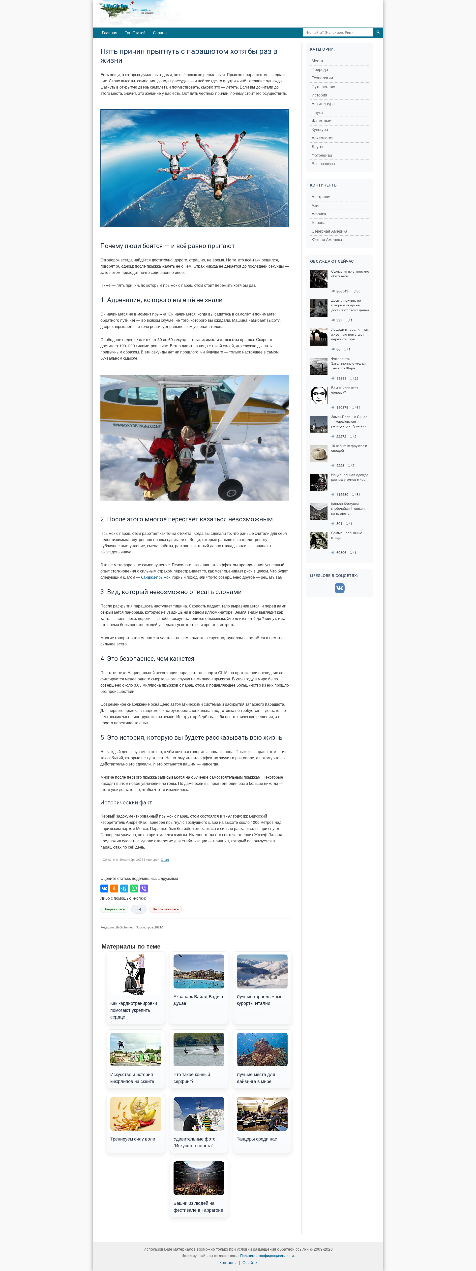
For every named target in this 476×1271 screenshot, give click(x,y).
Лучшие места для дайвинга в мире (256, 1077)
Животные (321, 121)
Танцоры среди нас (257, 1138)
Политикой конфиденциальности (267, 1255)
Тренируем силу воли (132, 1138)
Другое (318, 147)
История (319, 95)
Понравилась (114, 909)
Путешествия (324, 87)
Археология (322, 138)
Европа (319, 223)
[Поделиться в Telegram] (124, 888)
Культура (320, 129)
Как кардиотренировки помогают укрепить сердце (133, 1010)
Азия (316, 205)
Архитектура (323, 104)
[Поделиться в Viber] (144, 888)
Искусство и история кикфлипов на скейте (132, 1077)
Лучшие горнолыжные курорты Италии (260, 999)
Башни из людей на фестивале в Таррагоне (198, 1206)
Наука (317, 112)
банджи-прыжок (155, 577)
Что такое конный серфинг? (192, 1077)
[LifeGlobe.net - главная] (162, 13)
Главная (109, 32)
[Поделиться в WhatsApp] (134, 888)
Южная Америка (327, 240)
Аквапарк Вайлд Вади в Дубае (198, 999)
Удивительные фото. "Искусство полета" (195, 1141)
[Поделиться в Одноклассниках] (114, 888)
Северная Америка (329, 231)
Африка (319, 214)
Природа (320, 69)
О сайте (249, 1263)
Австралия (321, 197)
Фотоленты (322, 155)
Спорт (165, 859)
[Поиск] (378, 32)
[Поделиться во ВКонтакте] (104, 888)
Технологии (322, 78)
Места (317, 61)
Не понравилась (166, 909)
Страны (160, 32)
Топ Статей (135, 32)
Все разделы (323, 164)
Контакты (228, 1263)
